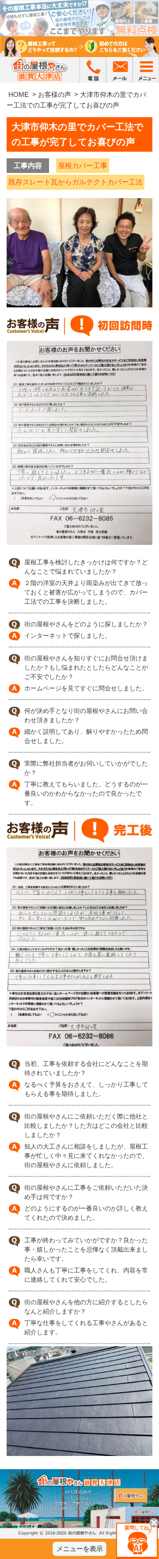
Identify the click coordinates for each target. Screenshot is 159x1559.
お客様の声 (54, 94)
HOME (18, 94)
